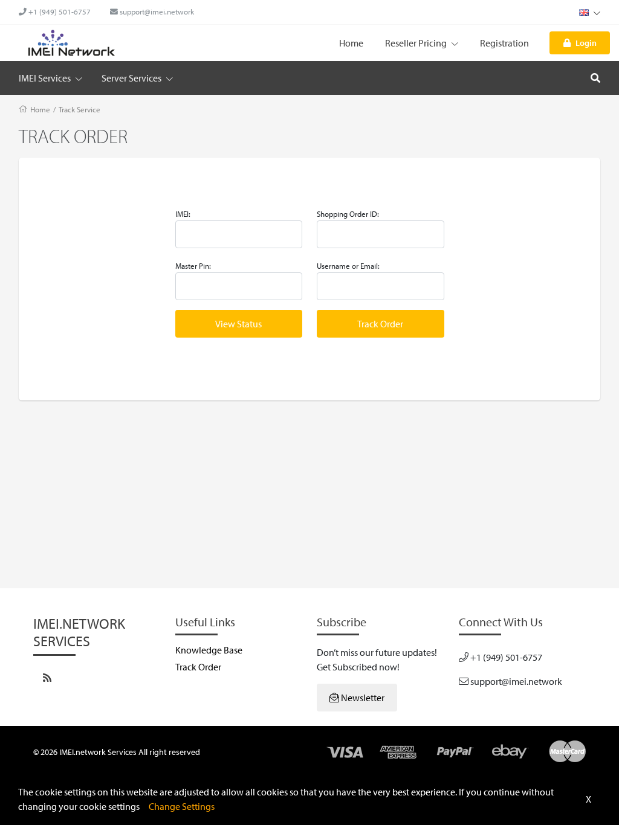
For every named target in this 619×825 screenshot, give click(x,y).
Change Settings (182, 806)
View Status (238, 324)
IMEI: (182, 214)
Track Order (380, 324)
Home (351, 43)
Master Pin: (193, 266)
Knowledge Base (208, 650)
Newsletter (361, 698)
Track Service (79, 109)
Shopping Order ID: (348, 214)
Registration (504, 43)
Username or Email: (348, 266)
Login (586, 42)
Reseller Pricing (417, 43)
